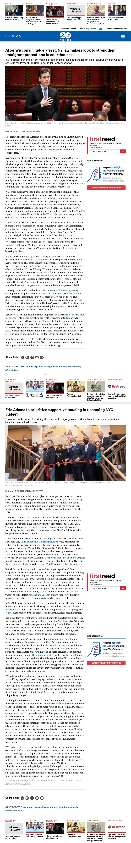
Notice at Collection (68, 29)
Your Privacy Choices (88, 29)
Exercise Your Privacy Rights (116, 29)
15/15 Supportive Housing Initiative (39, 541)
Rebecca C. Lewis (16, 132)
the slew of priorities (43, 654)
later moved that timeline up (59, 557)
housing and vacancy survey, (43, 594)
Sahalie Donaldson (18, 491)
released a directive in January (62, 290)
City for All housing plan (57, 645)
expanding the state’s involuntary (53, 709)
